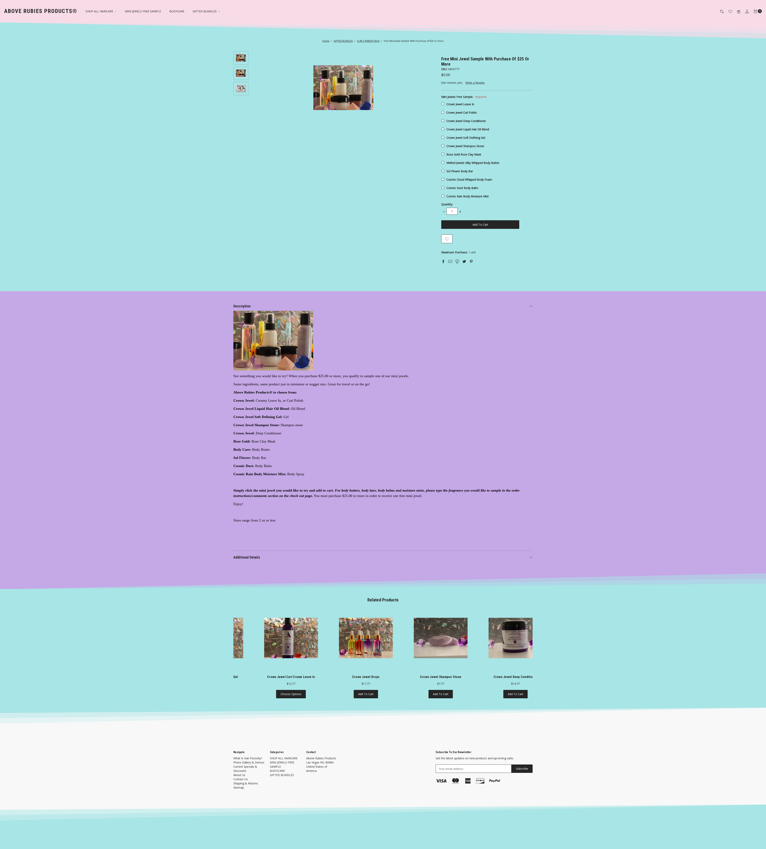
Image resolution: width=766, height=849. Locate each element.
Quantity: (447, 204)
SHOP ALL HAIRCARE (100, 11)
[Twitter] (464, 261)
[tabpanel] (270, 654)
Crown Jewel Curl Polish (461, 112)
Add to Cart (271, 694)
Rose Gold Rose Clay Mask (463, 154)
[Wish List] (728, 11)
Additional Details (246, 557)
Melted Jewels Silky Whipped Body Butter (472, 163)
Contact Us (240, 779)
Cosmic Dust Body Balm (462, 188)
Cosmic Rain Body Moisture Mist (467, 196)
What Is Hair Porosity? (247, 758)
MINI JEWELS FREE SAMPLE (143, 11)
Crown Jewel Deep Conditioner (466, 121)
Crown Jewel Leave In (460, 104)
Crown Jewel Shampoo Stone (465, 146)
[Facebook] (443, 261)
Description (242, 306)
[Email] (450, 261)
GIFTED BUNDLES (205, 11)
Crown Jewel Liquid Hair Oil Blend (467, 129)
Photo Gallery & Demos (248, 762)
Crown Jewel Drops (270, 677)
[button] (383, 743)
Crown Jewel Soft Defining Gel (465, 138)
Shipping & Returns (245, 783)
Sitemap (238, 787)
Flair (288, 828)
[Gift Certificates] (736, 11)
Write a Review (475, 83)
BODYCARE (176, 11)
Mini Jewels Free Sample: (463, 97)
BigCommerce (315, 828)
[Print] (457, 261)
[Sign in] (744, 11)
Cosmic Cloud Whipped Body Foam (469, 179)
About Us (239, 775)
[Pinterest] (471, 261)
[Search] (719, 11)
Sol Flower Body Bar (459, 171)
